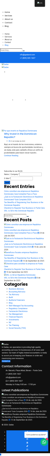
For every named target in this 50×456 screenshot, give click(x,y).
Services (8, 15)
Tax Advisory (14, 294)
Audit (11, 297)
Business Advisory (16, 289)
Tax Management (16, 314)
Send (7, 182)
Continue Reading (11, 155)
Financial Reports (16, 317)
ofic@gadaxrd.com (27, 55)
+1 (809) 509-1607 (27, 58)
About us (9, 19)
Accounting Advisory (17, 292)
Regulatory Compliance (18, 308)
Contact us (6, 361)
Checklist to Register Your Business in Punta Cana (24, 208)
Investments (14, 320)
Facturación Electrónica (18, 311)
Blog (7, 26)
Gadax (11, 425)
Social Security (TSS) (17, 328)
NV (10, 322)
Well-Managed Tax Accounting (21, 306)
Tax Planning (14, 325)
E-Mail (7, 178)
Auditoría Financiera (17, 300)
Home (7, 12)
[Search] (24, 50)
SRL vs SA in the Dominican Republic (19, 211)
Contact (8, 22)
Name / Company (11, 174)
